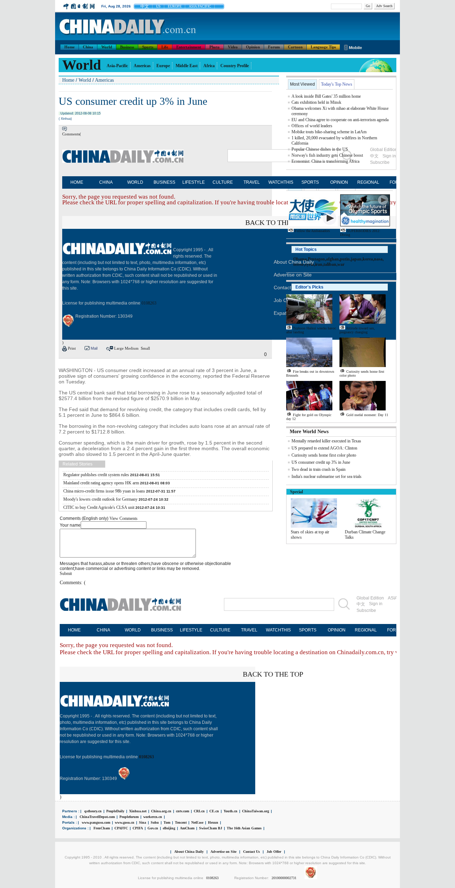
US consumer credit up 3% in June (320, 462)
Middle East (187, 65)
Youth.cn (230, 811)
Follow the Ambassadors (312, 231)
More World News (309, 431)
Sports (147, 47)
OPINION (339, 182)
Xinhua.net (137, 811)
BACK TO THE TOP (275, 222)
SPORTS (310, 182)
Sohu (155, 822)
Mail (94, 348)
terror (298, 264)
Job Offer (284, 300)
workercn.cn (152, 817)
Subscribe (366, 610)
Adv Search (384, 6)
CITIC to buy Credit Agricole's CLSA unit (98, 507)
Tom (167, 822)
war (340, 264)
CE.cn (214, 811)
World (106, 47)
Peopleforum (129, 817)
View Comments (123, 518)
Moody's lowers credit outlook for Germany (100, 499)
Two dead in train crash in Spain (318, 469)
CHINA (106, 182)
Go (368, 6)
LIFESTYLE (193, 182)
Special (296, 491)
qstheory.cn (93, 811)
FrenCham (101, 828)
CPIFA (138, 828)
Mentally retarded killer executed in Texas (326, 440)
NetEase (197, 822)
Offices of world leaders (311, 125)
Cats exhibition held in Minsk (316, 102)
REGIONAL (368, 182)
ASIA (392, 598)
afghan (332, 259)
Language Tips (323, 47)
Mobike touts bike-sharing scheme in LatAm (328, 131)
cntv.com (182, 811)
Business (127, 47)
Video (233, 47)
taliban (329, 264)
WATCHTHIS (280, 182)
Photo (214, 47)
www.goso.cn (124, 822)
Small (145, 348)
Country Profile (234, 65)
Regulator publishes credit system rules (96, 474)
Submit (66, 573)
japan (356, 259)
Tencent (181, 822)
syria (309, 264)
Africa (209, 65)
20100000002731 (284, 878)
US (158, 6)
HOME (76, 182)
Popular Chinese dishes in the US (319, 149)
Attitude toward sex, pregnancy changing (357, 330)
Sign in (375, 603)
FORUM (395, 630)
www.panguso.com (96, 822)
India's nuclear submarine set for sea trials (326, 476)
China (88, 47)
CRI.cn (199, 811)
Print (72, 348)
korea (368, 259)
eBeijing (169, 828)
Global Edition (370, 598)
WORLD (135, 182)
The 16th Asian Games (244, 828)
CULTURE (223, 182)
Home (69, 47)
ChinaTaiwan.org (255, 811)
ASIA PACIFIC (200, 6)
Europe (163, 65)
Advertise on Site (223, 852)
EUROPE (175, 6)
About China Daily (189, 852)
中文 (144, 6)
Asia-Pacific (117, 65)
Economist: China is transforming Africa (325, 161)
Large (119, 348)
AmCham (187, 828)
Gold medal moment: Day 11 (367, 415)
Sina (142, 822)
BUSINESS (164, 182)
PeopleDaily (115, 811)
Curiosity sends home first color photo (323, 455)
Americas (142, 65)
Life (164, 47)
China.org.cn (161, 811)
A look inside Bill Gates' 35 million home (326, 96)
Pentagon (316, 259)
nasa (378, 259)
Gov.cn (153, 828)
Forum (274, 47)
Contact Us (251, 852)
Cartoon (295, 47)
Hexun (213, 822)
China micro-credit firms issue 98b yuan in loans (104, 491)
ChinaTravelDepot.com (97, 817)
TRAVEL (251, 182)
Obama (300, 259)
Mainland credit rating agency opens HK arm (101, 482)
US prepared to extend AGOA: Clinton (324, 448)
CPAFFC (121, 828)
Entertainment (188, 47)
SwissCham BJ (210, 828)
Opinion (253, 47)
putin (345, 259)
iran (318, 264)
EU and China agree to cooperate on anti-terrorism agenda (340, 119)
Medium (132, 348)
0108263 (148, 303)
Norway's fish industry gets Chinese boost (327, 155)
